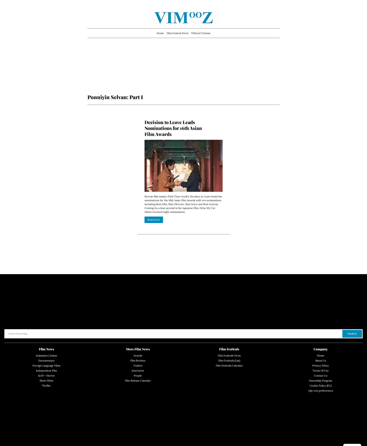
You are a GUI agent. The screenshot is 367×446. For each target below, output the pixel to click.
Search (352, 333)
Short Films (46, 380)
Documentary (46, 360)
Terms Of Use (321, 370)
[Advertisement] (183, 71)
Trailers (137, 365)
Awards (137, 355)
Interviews (138, 370)
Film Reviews (137, 360)
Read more (153, 219)
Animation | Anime (46, 355)
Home (160, 33)
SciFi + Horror (46, 375)
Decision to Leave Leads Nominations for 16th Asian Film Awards (173, 128)
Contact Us (320, 375)
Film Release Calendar (138, 380)
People (138, 375)
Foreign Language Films (46, 365)
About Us (320, 360)
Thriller (46, 385)
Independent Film (46, 370)
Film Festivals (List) (229, 360)
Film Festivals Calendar (229, 365)
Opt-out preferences (320, 390)
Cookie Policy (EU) (321, 385)
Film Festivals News (229, 355)
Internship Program (320, 380)
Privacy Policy (320, 365)
